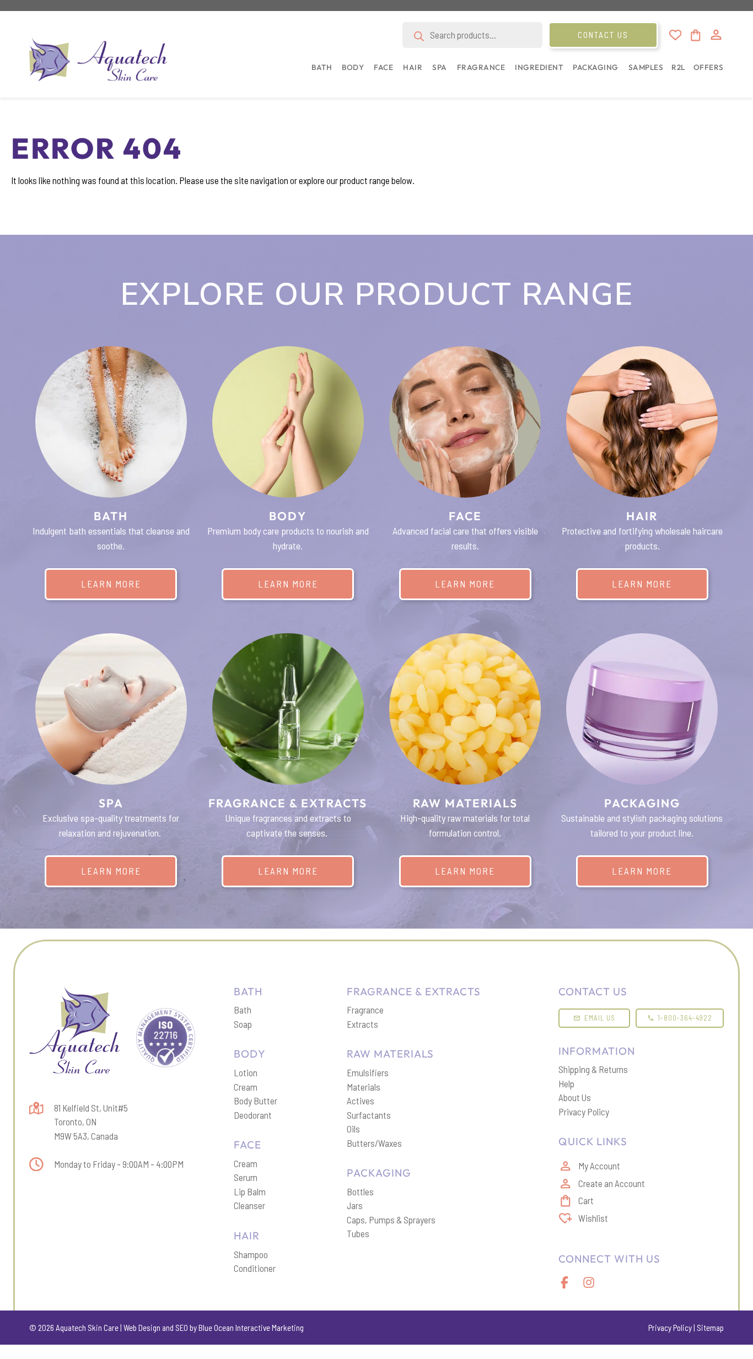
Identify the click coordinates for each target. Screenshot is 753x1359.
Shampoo (251, 1254)
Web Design (141, 1328)
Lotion (245, 1072)
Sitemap (710, 1328)
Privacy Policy (583, 1111)
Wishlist (593, 1217)
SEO (181, 1328)
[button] (319, 73)
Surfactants (369, 1114)
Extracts (362, 1023)
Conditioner (255, 1268)
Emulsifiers (368, 1072)
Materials (363, 1086)
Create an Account (611, 1183)
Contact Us (603, 35)
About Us (574, 1097)
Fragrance (365, 1009)
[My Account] (716, 34)
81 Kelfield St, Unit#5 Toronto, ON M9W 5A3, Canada (91, 1121)
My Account (599, 1165)
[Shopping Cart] (694, 35)
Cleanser (249, 1205)
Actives (360, 1100)
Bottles (360, 1191)
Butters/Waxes (374, 1142)
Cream (245, 1086)
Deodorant (253, 1114)
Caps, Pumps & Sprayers (391, 1219)
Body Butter (255, 1100)
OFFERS (708, 67)
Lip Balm (250, 1191)
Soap (243, 1023)
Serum (245, 1177)
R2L (678, 67)
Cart (586, 1200)
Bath (242, 1009)
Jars (355, 1205)
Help (566, 1083)
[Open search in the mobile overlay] (472, 35)
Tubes (358, 1233)
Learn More (111, 583)
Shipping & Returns (593, 1069)
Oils (353, 1128)
